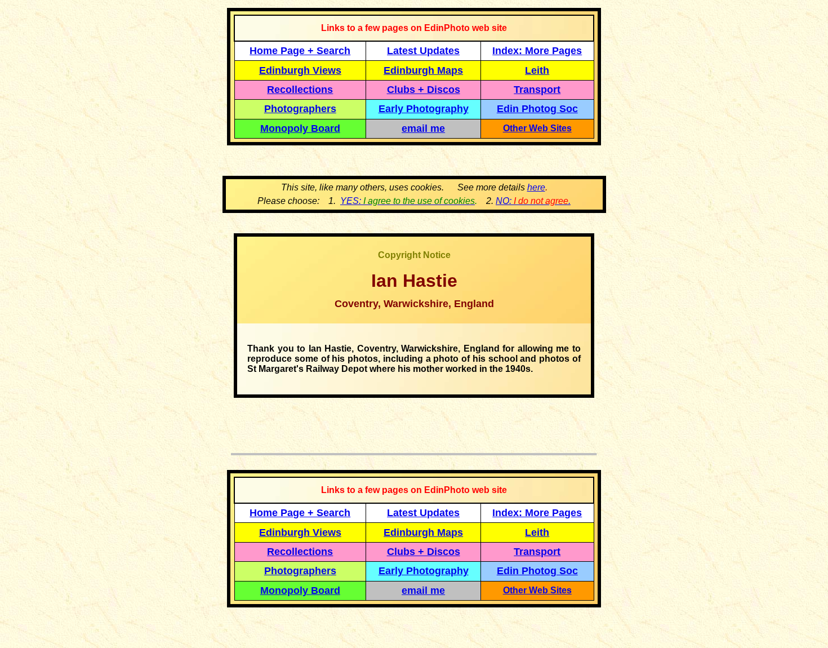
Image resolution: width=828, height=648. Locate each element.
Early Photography (424, 108)
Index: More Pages (537, 50)
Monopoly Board (300, 128)
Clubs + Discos (423, 89)
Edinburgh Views (300, 70)
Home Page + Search (300, 50)
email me (423, 128)
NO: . (533, 201)
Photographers (300, 108)
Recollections (300, 89)
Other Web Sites (537, 128)
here (536, 187)
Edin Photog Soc (537, 108)
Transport (537, 89)
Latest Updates (423, 50)
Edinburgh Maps (423, 70)
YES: (407, 201)
